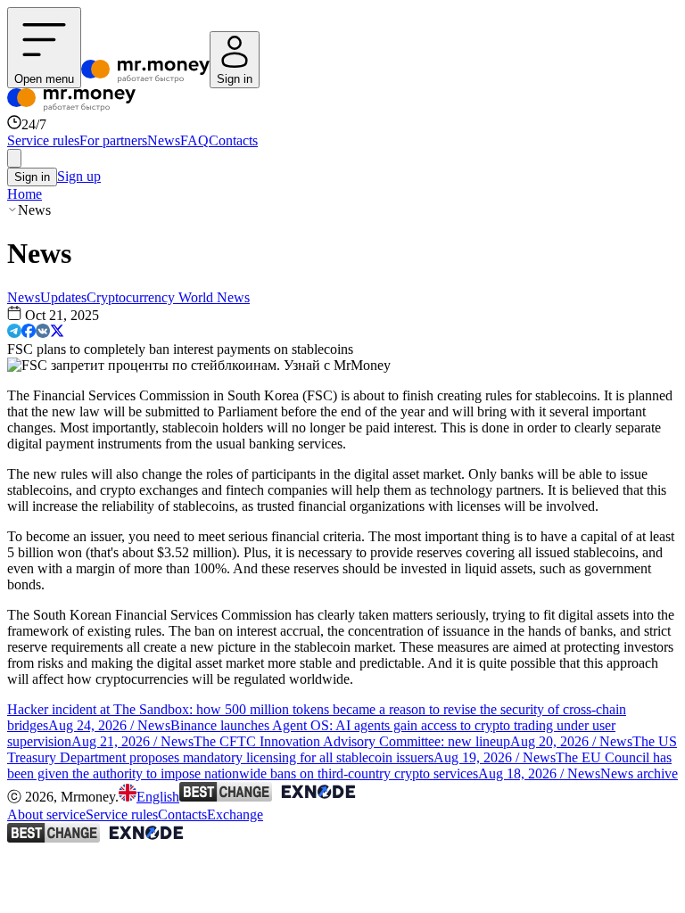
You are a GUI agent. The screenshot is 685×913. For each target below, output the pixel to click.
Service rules (43, 140)
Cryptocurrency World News (168, 297)
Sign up (79, 176)
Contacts (233, 140)
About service (46, 814)
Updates (63, 297)
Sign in (32, 177)
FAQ (194, 140)
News (163, 140)
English (157, 796)
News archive (639, 773)
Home (24, 194)
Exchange (235, 814)
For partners (113, 140)
